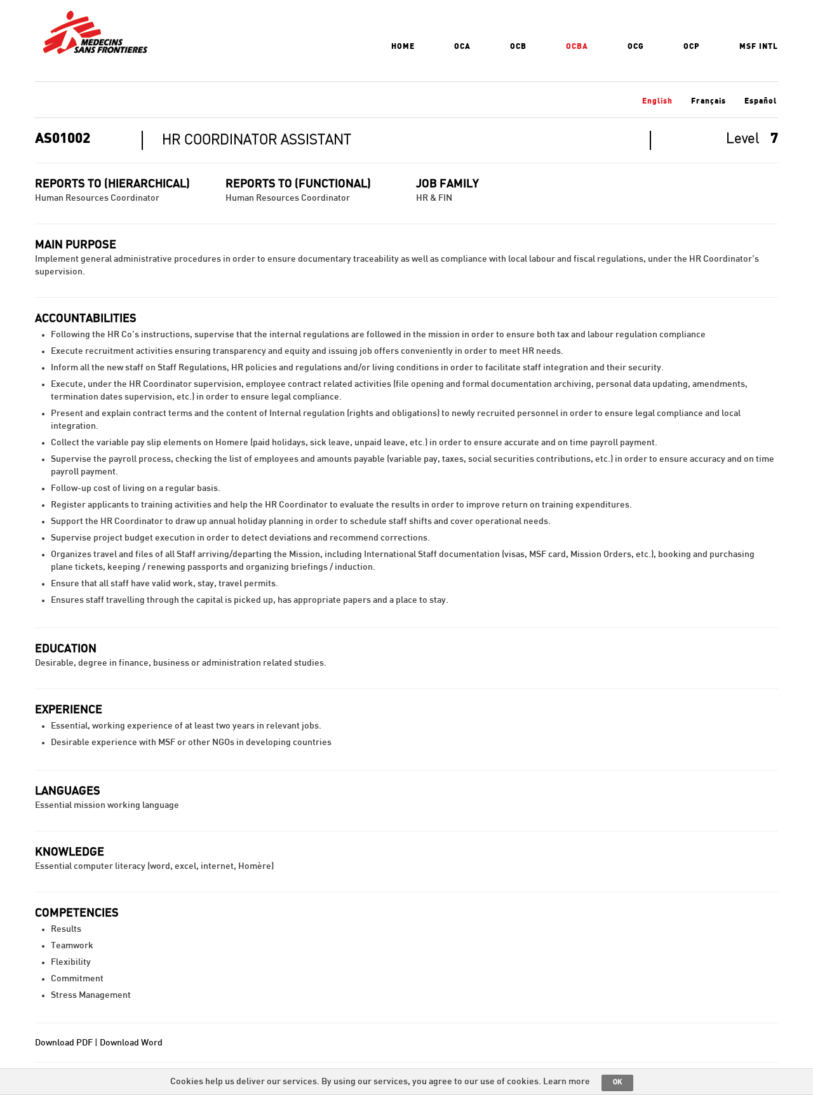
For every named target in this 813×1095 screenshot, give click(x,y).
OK (617, 1081)
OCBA (577, 46)
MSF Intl (758, 46)
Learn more (566, 1081)
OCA (462, 46)
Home (403, 46)
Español (760, 101)
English (657, 101)
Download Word (131, 1042)
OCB (518, 46)
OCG (636, 46)
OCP (691, 46)
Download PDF (64, 1042)
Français (708, 101)
